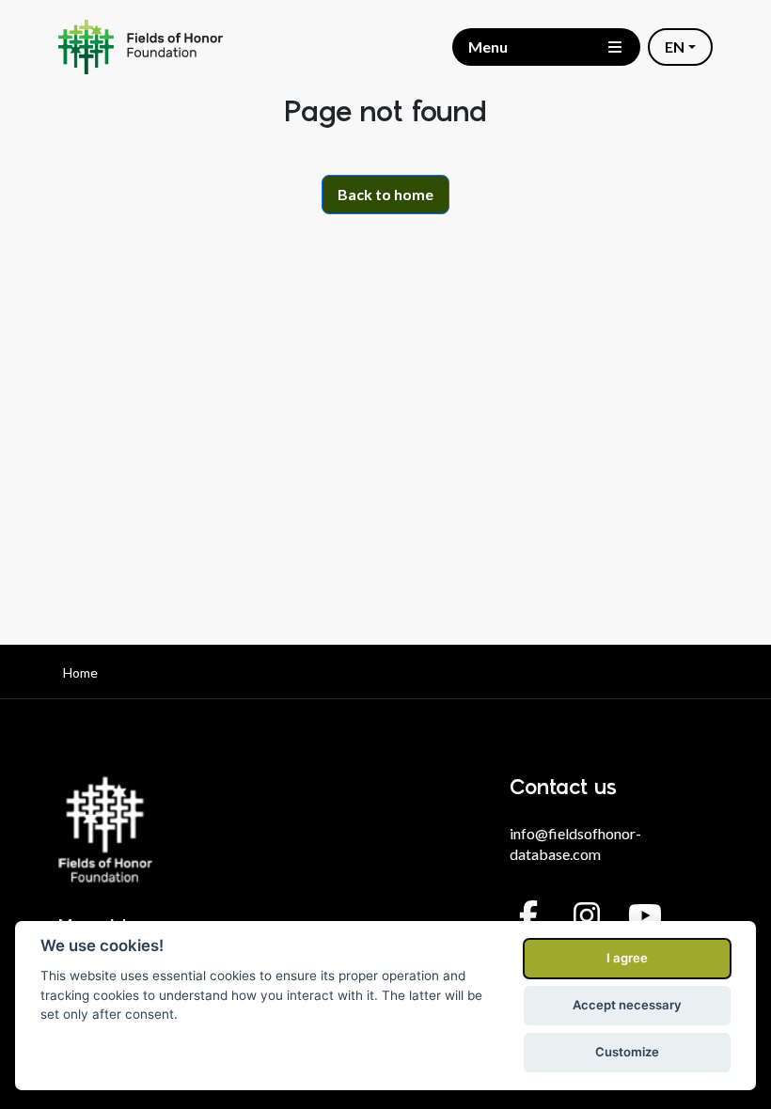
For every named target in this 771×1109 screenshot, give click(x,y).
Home (80, 672)
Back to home (385, 194)
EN (674, 46)
